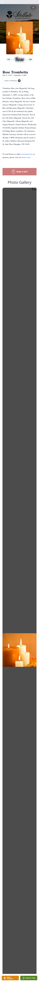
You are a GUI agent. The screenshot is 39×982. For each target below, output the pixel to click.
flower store (26, 157)
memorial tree (27, 154)
